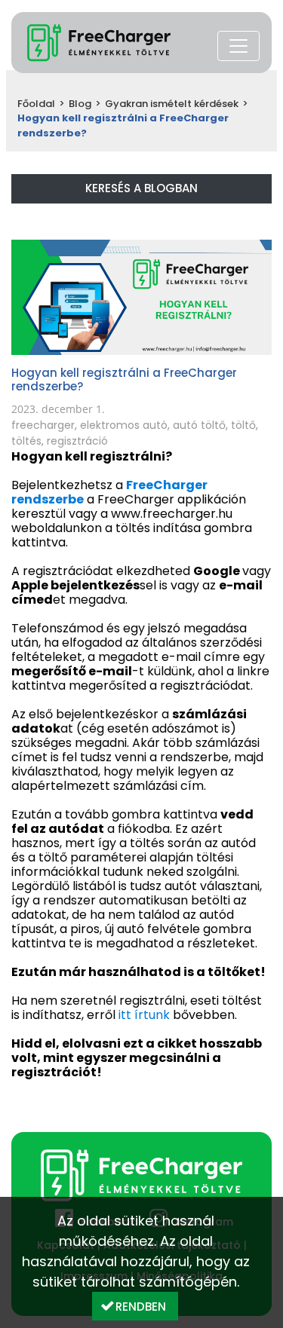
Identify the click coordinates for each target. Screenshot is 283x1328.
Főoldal (36, 103)
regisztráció (77, 440)
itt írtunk (144, 1015)
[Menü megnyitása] (238, 46)
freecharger (43, 425)
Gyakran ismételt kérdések (171, 103)
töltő (243, 425)
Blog (80, 103)
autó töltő (199, 425)
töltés (26, 440)
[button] (135, 1306)
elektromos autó (124, 425)
